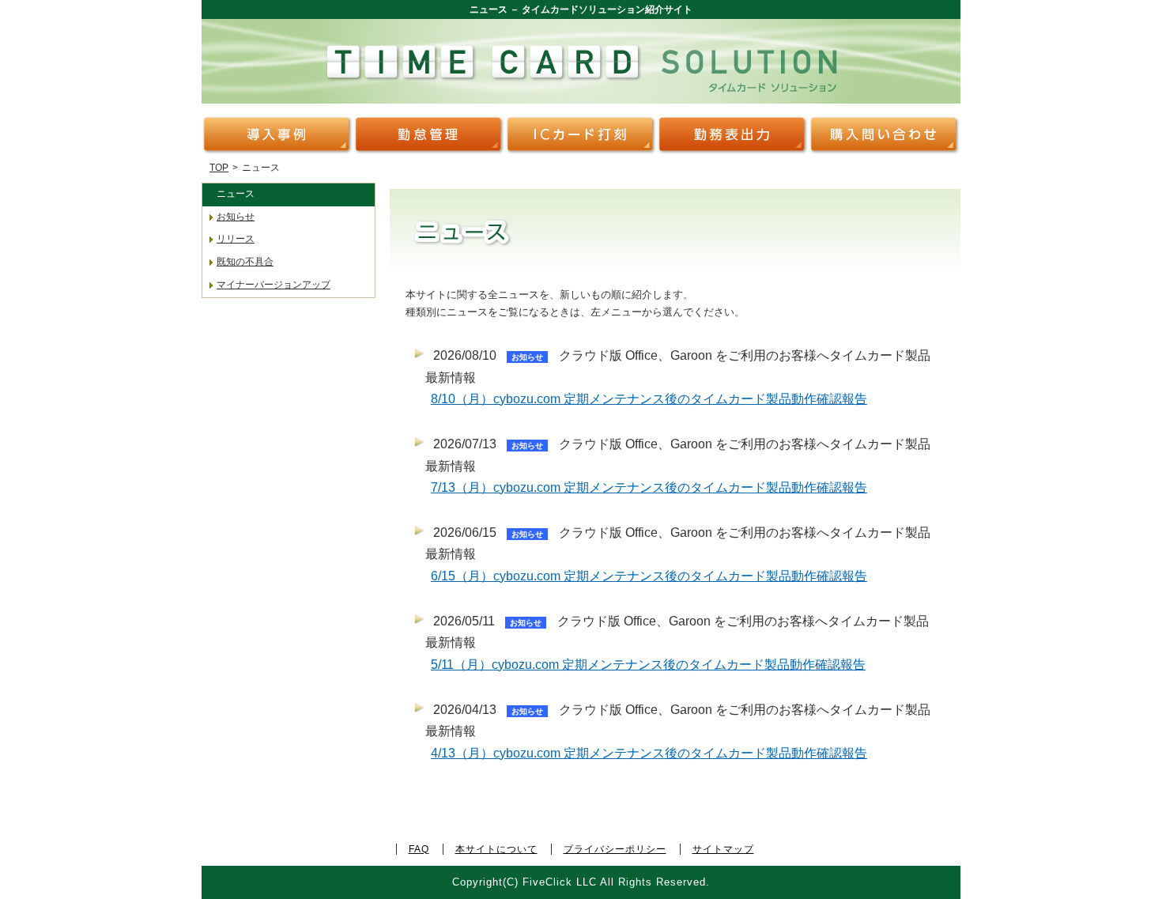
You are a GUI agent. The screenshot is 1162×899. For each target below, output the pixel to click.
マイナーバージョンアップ (273, 284)
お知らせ (236, 216)
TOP (218, 167)
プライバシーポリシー (615, 849)
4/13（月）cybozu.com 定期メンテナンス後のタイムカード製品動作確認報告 (649, 753)
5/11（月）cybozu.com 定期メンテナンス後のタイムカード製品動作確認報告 (648, 664)
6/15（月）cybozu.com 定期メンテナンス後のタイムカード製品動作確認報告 (649, 576)
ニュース (236, 193)
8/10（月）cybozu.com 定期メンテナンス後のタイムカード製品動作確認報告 (649, 399)
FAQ (419, 849)
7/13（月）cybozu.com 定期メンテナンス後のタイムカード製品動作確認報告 (649, 487)
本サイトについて (496, 849)
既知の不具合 (245, 261)
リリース (236, 238)
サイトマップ (723, 849)
